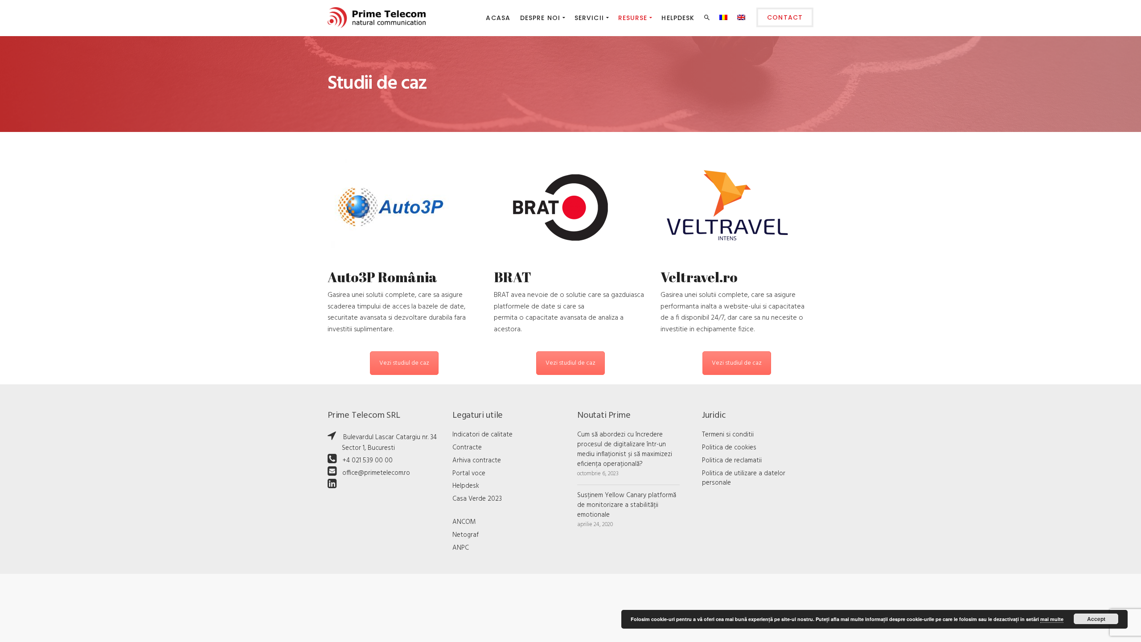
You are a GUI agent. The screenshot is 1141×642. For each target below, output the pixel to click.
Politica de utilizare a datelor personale (743, 478)
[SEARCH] (708, 19)
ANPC (460, 548)
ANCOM (464, 522)
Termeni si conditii (728, 434)
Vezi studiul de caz (404, 363)
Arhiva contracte (476, 460)
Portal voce (468, 473)
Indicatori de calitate (482, 434)
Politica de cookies (729, 447)
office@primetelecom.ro (376, 473)
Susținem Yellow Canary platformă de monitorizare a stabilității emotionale (626, 505)
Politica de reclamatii (732, 460)
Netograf (465, 535)
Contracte (467, 447)
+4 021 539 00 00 (367, 460)
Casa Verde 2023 (477, 499)
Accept (1096, 619)
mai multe (1051, 619)
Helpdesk (465, 486)
